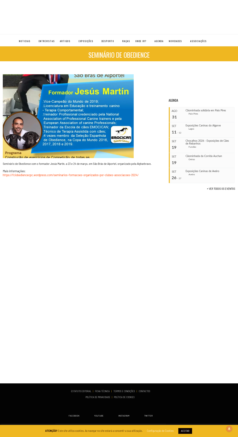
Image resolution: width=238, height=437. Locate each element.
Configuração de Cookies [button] (160, 430)
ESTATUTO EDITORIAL (81, 391)
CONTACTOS (144, 391)
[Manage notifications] (229, 429)
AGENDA (159, 41)
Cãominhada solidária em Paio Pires (206, 110)
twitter (148, 415)
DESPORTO (108, 41)
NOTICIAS (24, 41)
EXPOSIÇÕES (86, 41)
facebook (74, 415)
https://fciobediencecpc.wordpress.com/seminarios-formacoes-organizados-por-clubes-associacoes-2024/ (71, 175)
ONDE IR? (140, 41)
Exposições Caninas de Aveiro (202, 171)
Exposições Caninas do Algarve (203, 125)
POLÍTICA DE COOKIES (125, 397)
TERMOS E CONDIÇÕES (124, 391)
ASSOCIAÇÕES (198, 41)
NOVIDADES (175, 41)
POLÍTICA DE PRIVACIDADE (98, 397)
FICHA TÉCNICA (102, 391)
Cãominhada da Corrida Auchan (204, 156)
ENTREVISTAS (47, 41)
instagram (124, 415)
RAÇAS (126, 41)
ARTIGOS (65, 41)
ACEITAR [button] (185, 430)
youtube (99, 415)
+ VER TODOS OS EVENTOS (221, 188)
